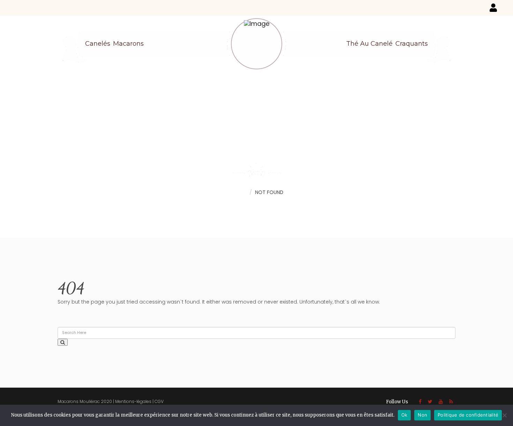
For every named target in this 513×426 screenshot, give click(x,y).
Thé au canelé (369, 43)
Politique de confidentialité (468, 415)
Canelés (97, 43)
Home (239, 191)
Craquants (411, 43)
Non (422, 415)
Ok (404, 415)
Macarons (128, 43)
